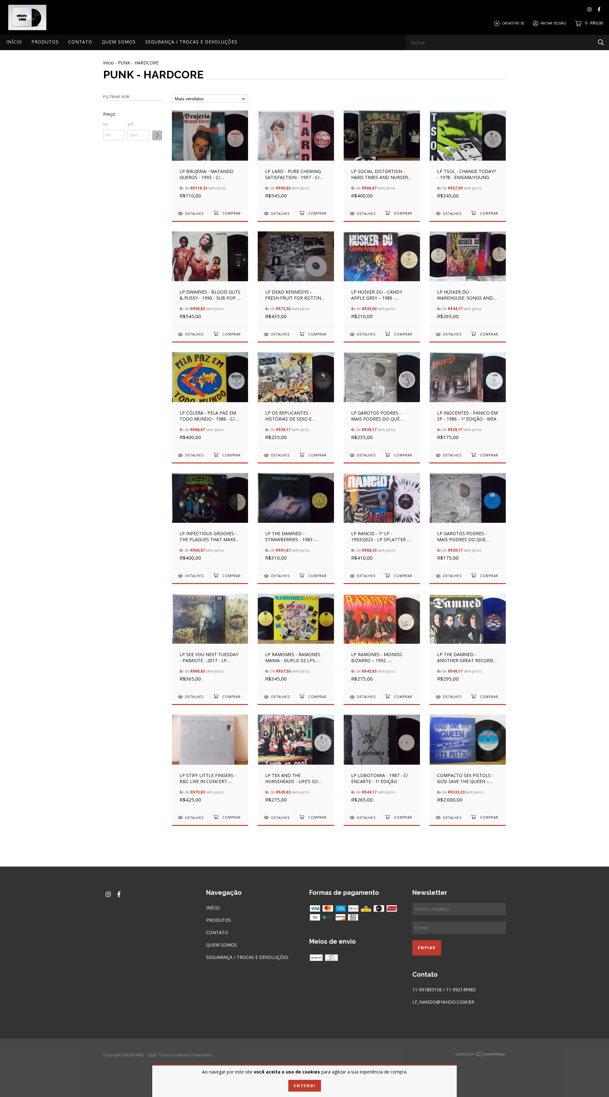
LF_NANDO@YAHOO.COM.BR (443, 1002)
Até (131, 124)
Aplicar (157, 135)
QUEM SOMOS (119, 42)
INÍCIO (14, 42)
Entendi (305, 1085)
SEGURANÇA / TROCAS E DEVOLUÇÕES (191, 42)
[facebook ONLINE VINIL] (599, 9)
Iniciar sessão (553, 23)
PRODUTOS (45, 42)
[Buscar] (600, 42)
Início (108, 63)
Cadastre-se (513, 23)
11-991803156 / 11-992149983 (443, 990)
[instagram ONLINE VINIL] (589, 9)
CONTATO (80, 42)
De (105, 124)
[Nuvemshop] (480, 1055)
